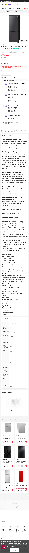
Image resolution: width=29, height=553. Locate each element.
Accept (14, 550)
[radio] (1, 59)
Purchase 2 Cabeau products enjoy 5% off (10, 1)
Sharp (2, 44)
